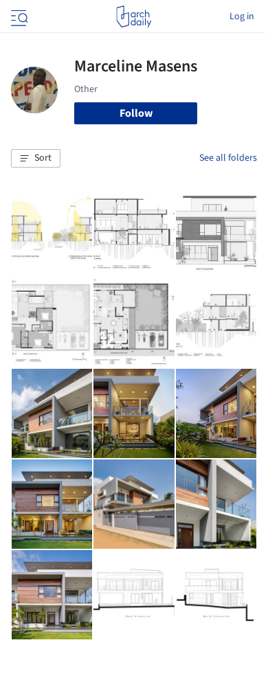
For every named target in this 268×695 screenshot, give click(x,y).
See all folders (228, 158)
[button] (35, 158)
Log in (242, 16)
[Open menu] (17, 16)
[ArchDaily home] (133, 16)
